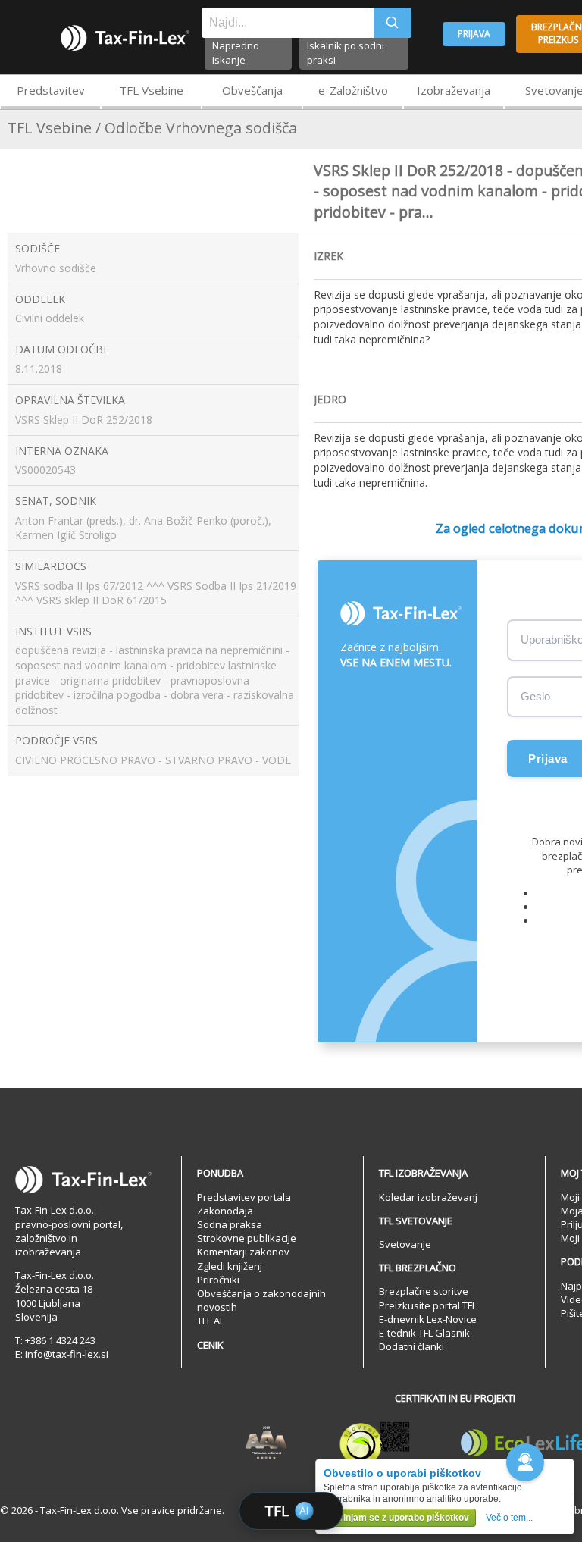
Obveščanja (252, 90)
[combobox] (288, 23)
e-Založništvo (353, 90)
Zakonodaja (225, 1211)
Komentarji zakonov (243, 1251)
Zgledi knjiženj (229, 1266)
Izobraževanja (453, 90)
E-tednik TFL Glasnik (424, 1333)
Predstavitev (51, 90)
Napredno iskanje (235, 53)
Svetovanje (405, 1244)
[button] (525, 1462)
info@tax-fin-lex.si (66, 1354)
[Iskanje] (392, 23)
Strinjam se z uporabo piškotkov (399, 1517)
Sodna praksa (229, 1224)
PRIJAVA (474, 33)
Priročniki (218, 1280)
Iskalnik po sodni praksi (345, 53)
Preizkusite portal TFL (428, 1305)
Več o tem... (509, 1517)
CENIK (210, 1345)
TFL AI (209, 1320)
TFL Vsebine (151, 90)
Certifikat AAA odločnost (266, 1443)
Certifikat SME (375, 1443)
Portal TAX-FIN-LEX (125, 38)
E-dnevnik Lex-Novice (428, 1319)
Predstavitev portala (244, 1197)
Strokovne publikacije (246, 1238)
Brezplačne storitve (423, 1291)
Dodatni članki (411, 1346)
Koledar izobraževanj (428, 1197)
